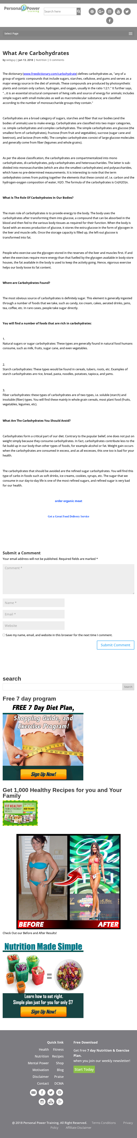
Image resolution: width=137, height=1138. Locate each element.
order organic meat (68, 501)
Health (44, 1049)
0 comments (57, 60)
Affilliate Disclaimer (79, 1128)
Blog (60, 1070)
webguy (11, 60)
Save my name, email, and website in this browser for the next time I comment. (59, 635)
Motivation (40, 1070)
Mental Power (38, 1063)
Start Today (84, 1069)
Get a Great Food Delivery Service (68, 516)
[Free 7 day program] (43, 779)
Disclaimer (41, 1076)
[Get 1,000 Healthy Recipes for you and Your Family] (20, 825)
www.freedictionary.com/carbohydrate (50, 74)
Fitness (58, 1049)
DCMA (59, 1083)
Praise (59, 1076)
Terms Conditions (104, 1123)
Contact (43, 1083)
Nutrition (41, 60)
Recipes (58, 1056)
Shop (60, 1063)
